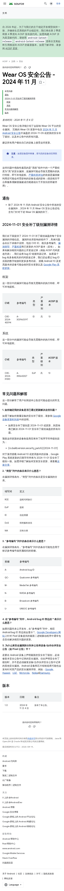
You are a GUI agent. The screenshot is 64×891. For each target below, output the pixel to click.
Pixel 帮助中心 (8, 843)
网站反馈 (8, 878)
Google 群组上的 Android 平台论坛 (18, 816)
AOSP (4, 61)
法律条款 (29, 873)
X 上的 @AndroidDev (12, 802)
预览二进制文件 (9, 775)
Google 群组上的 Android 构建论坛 (18, 821)
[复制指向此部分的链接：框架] (11, 277)
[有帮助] (25, 67)
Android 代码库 (9, 761)
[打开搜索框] (45, 3)
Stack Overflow (9, 858)
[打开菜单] (5, 3)
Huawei (6, 673)
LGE (15, 673)
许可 (38, 873)
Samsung (45, 673)
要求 (4, 766)
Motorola (24, 673)
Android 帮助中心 (10, 838)
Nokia (35, 673)
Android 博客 (8, 807)
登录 (58, 3)
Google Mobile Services (13, 853)
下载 (4, 770)
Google (49, 669)
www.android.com (11, 848)
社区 (20, 873)
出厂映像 (6, 780)
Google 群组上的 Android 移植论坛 (18, 826)
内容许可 (31, 738)
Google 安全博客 (10, 812)
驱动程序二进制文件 (11, 785)
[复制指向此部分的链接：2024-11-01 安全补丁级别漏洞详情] (5, 230)
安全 (21, 61)
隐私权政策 (48, 873)
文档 (4, 13)
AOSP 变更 (12, 48)
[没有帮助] (29, 67)
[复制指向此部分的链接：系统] (11, 333)
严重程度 (16, 246)
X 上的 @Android (10, 797)
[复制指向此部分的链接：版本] (12, 686)
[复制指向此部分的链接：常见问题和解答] (30, 394)
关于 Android (8, 873)
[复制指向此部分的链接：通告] (12, 198)
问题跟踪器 (7, 862)
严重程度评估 (36, 175)
